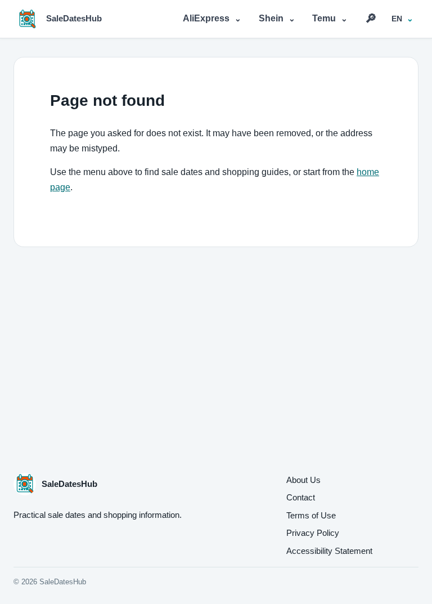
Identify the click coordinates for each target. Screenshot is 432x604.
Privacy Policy (312, 533)
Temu (330, 18)
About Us (303, 480)
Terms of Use (311, 515)
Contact (300, 497)
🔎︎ (371, 18)
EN (397, 18)
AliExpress (212, 18)
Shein (277, 18)
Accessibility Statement (329, 551)
